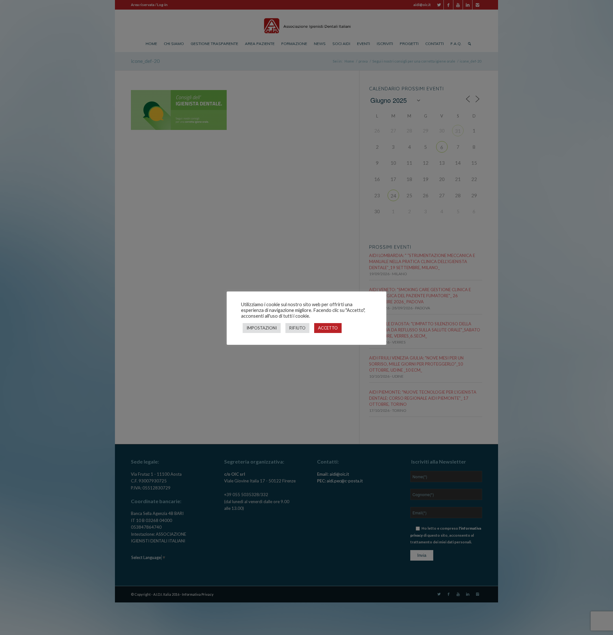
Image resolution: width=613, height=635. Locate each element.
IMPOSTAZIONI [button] (261, 327)
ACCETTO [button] (328, 327)
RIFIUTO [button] (297, 327)
